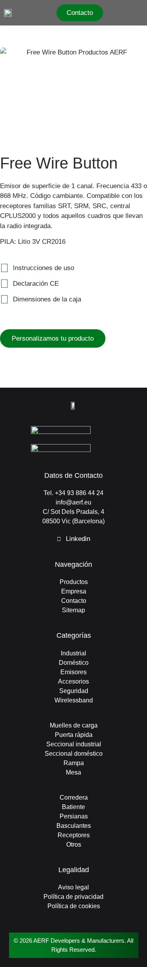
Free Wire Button (59, 163)
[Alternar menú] (140, 13)
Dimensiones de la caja (47, 299)
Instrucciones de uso (43, 268)
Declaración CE (36, 283)
